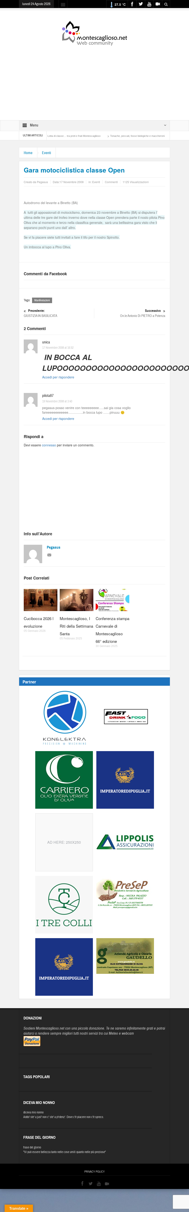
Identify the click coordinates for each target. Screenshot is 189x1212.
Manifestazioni (42, 300)
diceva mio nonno (33, 1112)
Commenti (111, 182)
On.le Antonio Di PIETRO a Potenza (142, 313)
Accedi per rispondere (58, 377)
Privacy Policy (94, 1172)
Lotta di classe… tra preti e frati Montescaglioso (52, 136)
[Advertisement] (94, 80)
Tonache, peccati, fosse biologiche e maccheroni (116, 136)
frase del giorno (32, 1147)
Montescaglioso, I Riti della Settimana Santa (76, 625)
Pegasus (53, 547)
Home (28, 152)
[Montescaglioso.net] (94, 32)
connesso (49, 445)
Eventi (46, 152)
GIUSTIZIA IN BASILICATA (40, 313)
